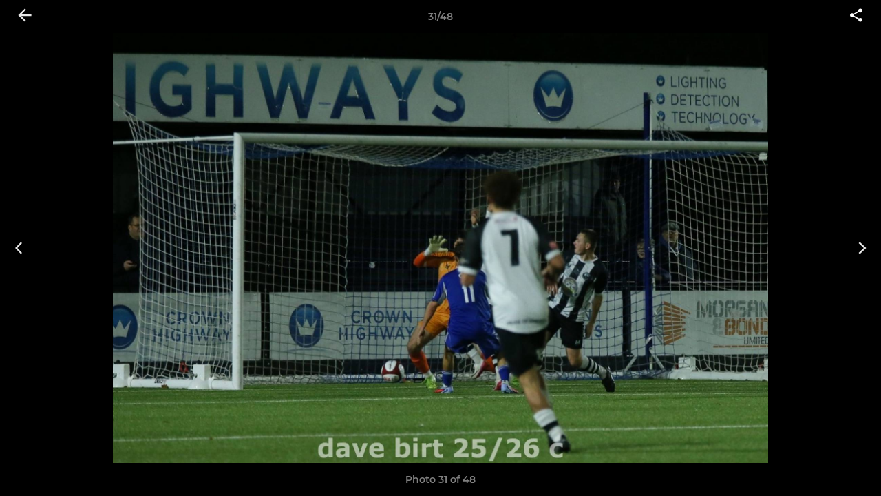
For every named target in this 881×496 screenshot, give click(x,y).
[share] (856, 16)
